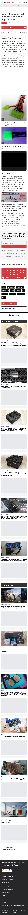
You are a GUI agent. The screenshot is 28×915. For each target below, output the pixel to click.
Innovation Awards (14, 6)
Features (4, 23)
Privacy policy (5, 882)
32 (17, 270)
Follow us (16, 32)
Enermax (4, 294)
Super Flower (21, 294)
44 (17, 274)
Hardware (12, 294)
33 (20, 270)
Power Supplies (14, 10)
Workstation (11, 287)
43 (14, 274)
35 (4, 272)
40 (20, 272)
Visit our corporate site (13, 865)
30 (10, 270)
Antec (3, 287)
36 (7, 272)
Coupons (4, 899)
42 (10, 274)
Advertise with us (6, 892)
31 (14, 270)
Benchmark (5, 290)
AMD (3, 297)
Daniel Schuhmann (14, 22)
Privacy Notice (21, 252)
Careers (4, 902)
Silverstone (20, 287)
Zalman (18, 290)
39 (17, 272)
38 (14, 272)
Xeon (12, 290)
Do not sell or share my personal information (13, 905)
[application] (14, 160)
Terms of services (19, 250)
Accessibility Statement (7, 889)
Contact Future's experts (8, 879)
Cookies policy (5, 886)
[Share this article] (2, 32)
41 (24, 272)
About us (4, 895)
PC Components (5, 10)
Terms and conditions (7, 876)
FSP (23, 290)
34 (24, 270)
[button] (26, 2)
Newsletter (23, 32)
